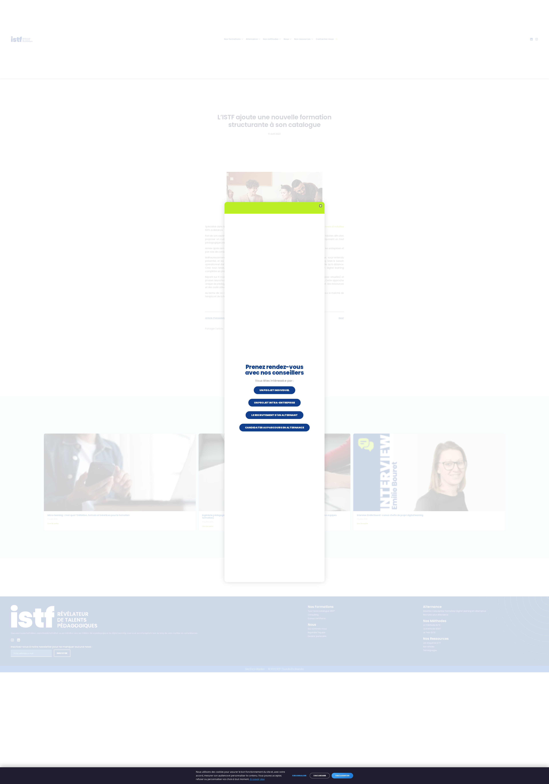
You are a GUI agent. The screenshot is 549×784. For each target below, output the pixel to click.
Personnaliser (299, 775)
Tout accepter (342, 775)
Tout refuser (319, 775)
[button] (321, 206)
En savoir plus (257, 779)
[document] (274, 392)
